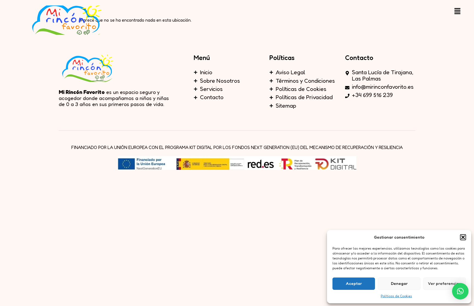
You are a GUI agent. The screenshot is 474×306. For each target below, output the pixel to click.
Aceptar (354, 283)
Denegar (399, 283)
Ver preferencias (444, 283)
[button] (463, 237)
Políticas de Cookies (396, 296)
